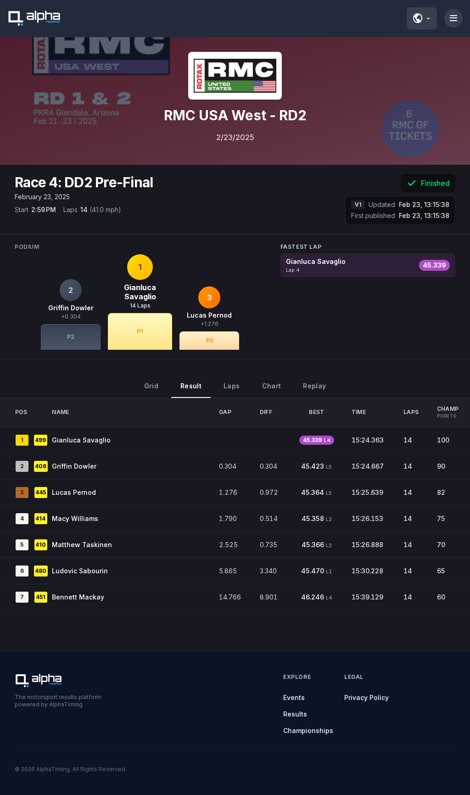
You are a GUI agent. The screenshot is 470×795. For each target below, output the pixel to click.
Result (190, 386)
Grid (151, 386)
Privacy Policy (366, 697)
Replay (314, 386)
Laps (232, 386)
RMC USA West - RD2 (235, 115)
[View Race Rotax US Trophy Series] (235, 76)
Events (294, 697)
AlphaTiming (53, 769)
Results (295, 714)
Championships (308, 730)
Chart (271, 386)
